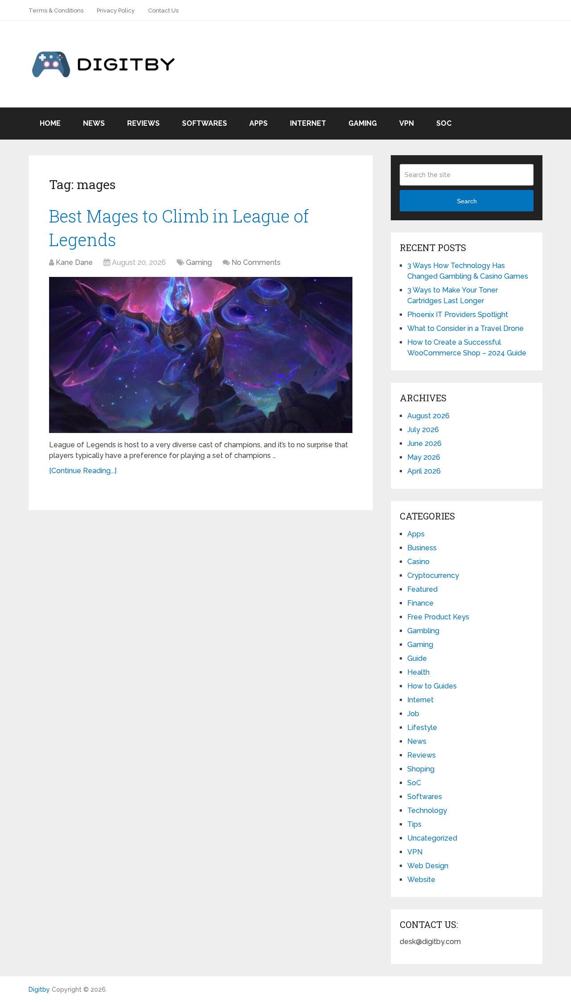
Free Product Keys (438, 617)
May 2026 (423, 457)
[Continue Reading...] (82, 470)
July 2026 (423, 429)
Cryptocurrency (433, 575)
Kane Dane (74, 262)
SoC (443, 123)
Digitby (39, 989)
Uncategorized (432, 838)
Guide (417, 658)
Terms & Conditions (56, 10)
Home (50, 123)
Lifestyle (422, 727)
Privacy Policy (116, 10)
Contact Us (163, 10)
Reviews (143, 123)
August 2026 (428, 416)
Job (413, 713)
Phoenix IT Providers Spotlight (457, 314)
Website (421, 879)
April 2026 (424, 471)
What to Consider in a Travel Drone (465, 328)
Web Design (427, 866)
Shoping (420, 769)
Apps (258, 123)
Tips (414, 824)
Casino (418, 561)
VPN (406, 123)
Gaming (362, 123)
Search (467, 201)
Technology (427, 810)
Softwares (204, 123)
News (94, 123)
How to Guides (432, 686)
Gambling (423, 631)
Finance (420, 603)
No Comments (256, 262)
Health (418, 672)
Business (422, 548)
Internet (308, 123)
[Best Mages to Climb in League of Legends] (200, 355)
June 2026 (424, 443)
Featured (422, 589)
